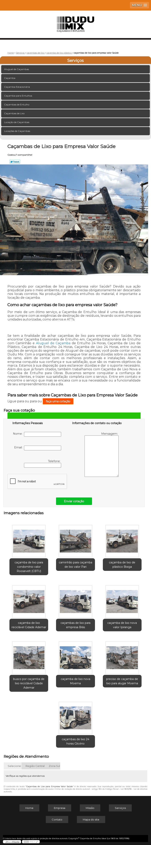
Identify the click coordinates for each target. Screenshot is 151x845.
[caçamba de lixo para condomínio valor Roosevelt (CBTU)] (28, 539)
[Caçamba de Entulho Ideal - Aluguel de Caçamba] (75, 22)
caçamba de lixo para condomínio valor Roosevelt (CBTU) (29, 567)
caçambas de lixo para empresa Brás (75, 625)
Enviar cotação (74, 501)
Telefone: (54, 461)
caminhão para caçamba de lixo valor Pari (75, 565)
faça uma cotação (58, 401)
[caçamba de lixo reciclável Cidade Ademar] (28, 599)
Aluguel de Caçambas (16, 69)
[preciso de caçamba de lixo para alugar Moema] (122, 655)
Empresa (59, 807)
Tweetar (14, 162)
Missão (90, 807)
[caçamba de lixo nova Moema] (75, 655)
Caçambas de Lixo (14, 113)
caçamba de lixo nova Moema (75, 681)
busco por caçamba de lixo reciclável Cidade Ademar (28, 683)
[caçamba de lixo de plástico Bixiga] (122, 539)
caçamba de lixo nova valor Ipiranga (122, 625)
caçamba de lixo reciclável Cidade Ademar (29, 625)
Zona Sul (54, 765)
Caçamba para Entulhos (18, 95)
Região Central (35, 765)
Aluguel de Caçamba (53, 343)
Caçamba (9, 78)
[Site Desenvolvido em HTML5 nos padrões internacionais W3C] (31, 841)
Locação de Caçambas (16, 122)
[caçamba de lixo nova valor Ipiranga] (122, 599)
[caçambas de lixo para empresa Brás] (75, 599)
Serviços (75, 60)
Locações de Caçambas (17, 131)
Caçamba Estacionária (17, 86)
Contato (57, 819)
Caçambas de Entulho (16, 104)
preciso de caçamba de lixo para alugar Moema (122, 681)
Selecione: (14, 765)
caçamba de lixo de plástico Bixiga (122, 565)
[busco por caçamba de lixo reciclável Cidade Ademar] (28, 655)
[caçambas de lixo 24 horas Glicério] (75, 716)
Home (29, 807)
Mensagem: (110, 433)
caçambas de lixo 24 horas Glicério (75, 741)
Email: (19, 447)
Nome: (18, 433)
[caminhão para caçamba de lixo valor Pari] (75, 539)
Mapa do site (91, 819)
